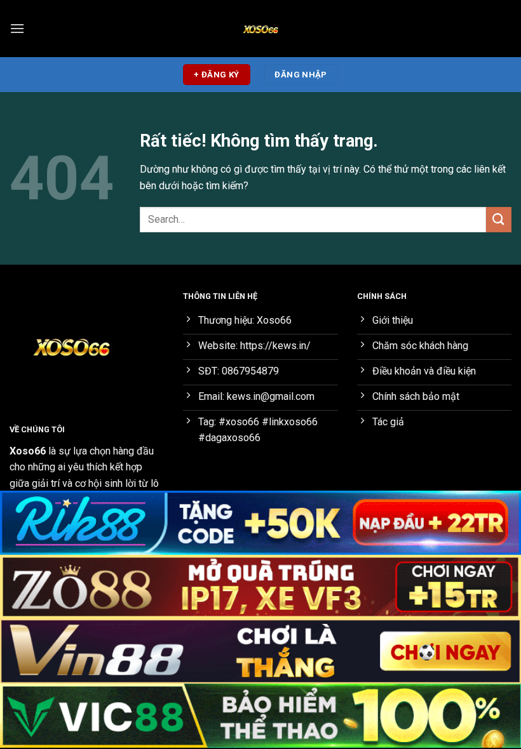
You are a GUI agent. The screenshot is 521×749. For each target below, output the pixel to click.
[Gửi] (498, 219)
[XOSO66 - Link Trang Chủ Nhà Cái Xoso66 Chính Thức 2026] (260, 28)
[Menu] (17, 28)
